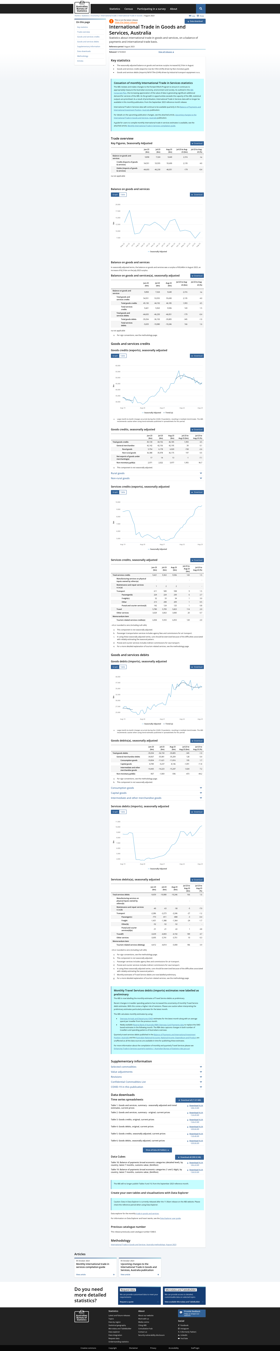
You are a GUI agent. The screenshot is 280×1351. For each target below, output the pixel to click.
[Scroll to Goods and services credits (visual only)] (152, 343)
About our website (145, 1315)
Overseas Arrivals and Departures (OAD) (136, 1018)
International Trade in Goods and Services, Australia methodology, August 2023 (143, 1244)
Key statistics (82, 27)
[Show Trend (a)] (168, 415)
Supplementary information (88, 46)
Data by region (114, 1322)
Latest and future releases (119, 1315)
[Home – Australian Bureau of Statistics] (81, 1316)
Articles (80, 61)
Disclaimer (133, 1348)
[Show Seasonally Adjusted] (157, 253)
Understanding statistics (118, 1342)
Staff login (195, 1348)
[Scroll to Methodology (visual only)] (132, 1240)
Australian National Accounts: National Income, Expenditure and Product (166, 1037)
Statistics (114, 8)
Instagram (184, 1328)
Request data (113, 1338)
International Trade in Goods (130, 15)
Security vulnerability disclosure (151, 1335)
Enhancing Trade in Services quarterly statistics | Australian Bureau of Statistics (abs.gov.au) (152, 1048)
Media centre (143, 1322)
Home (77, 15)
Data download (196, 21)
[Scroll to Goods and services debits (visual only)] (151, 655)
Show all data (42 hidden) (156, 1150)
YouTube (184, 1338)
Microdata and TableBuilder (119, 1328)
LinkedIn (183, 1335)
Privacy (153, 1348)
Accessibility (174, 1348)
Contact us (142, 1332)
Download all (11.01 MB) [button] (191, 1100)
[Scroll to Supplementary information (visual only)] (154, 1061)
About (173, 8)
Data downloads (84, 51)
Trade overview (83, 32)
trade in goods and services (147, 1213)
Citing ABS (142, 1325)
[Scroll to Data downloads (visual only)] (137, 1095)
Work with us (143, 1319)
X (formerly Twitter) (188, 1332)
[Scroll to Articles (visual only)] (87, 1254)
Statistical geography (117, 1325)
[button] (201, 9)
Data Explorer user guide (170, 1218)
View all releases (165, 52)
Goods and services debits (88, 41)
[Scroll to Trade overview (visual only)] (135, 138)
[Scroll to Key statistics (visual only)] (132, 60)
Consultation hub (145, 1328)
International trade (108, 15)
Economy (95, 15)
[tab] (115, 195)
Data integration (115, 1335)
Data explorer (114, 1332)
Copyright (113, 1348)
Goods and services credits (88, 37)
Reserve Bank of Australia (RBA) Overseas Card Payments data (158, 1025)
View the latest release (126, 22)
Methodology (82, 56)
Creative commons (88, 1348)
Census (128, 8)
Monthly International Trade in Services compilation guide (151, 126)
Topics (111, 1319)
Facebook (184, 1325)
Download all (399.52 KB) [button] (190, 1157)
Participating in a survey (151, 8)
